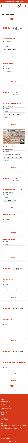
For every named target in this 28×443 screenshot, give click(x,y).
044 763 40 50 (7, 406)
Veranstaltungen (8, 11)
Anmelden (8, 438)
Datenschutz (3, 438)
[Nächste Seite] (17, 19)
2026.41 (8, 437)
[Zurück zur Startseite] (14, 6)
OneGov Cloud (3, 437)
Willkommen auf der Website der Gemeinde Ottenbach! (14, 1)
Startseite (2, 11)
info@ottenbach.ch (7, 408)
